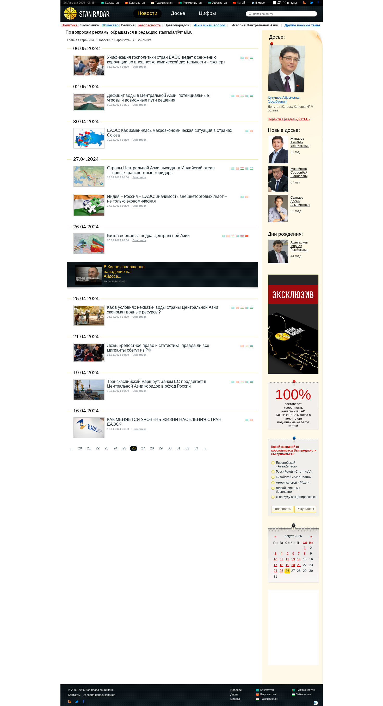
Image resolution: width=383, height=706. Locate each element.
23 (106, 448)
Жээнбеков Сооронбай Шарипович (299, 172)
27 (143, 448)
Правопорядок (176, 25)
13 (293, 559)
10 (275, 559)
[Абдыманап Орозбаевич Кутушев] (286, 67)
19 (287, 565)
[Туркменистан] (246, 96)
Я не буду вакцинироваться (296, 497)
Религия (128, 25)
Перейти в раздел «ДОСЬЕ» (289, 119)
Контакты (74, 694)
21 (89, 448)
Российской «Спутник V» (294, 471)
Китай (241, 2)
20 (80, 448)
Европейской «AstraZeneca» (287, 464)
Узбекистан (219, 2)
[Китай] (246, 236)
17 (275, 565)
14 (299, 559)
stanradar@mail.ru (175, 32)
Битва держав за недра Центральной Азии (148, 235)
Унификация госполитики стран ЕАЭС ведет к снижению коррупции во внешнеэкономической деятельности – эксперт (166, 59)
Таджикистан (163, 2)
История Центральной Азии (255, 25)
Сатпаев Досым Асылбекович (300, 201)
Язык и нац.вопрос (210, 25)
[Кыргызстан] (246, 58)
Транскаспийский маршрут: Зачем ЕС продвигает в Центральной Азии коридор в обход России (156, 383)
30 (169, 448)
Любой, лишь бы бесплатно (288, 490)
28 (152, 448)
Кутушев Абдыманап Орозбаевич (284, 99)
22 (98, 448)
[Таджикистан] (242, 96)
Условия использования (99, 694)
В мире (260, 2)
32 (187, 448)
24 (115, 448)
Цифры (235, 698)
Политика (69, 25)
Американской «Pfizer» (293, 482)
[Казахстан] (242, 58)
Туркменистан (192, 2)
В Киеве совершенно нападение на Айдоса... (124, 271)
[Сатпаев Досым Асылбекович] (278, 221)
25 (124, 448)
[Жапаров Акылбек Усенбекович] (278, 162)
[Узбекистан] (251, 58)
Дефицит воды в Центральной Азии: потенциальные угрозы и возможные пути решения (158, 97)
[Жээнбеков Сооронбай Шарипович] (278, 190)
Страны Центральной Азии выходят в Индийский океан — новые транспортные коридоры (161, 170)
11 (281, 559)
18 (281, 565)
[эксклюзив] (293, 372)
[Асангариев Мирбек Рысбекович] (278, 261)
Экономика (89, 25)
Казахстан (112, 2)
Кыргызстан (137, 2)
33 (196, 448)
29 (161, 448)
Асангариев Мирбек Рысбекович (299, 246)
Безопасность (149, 25)
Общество (110, 25)
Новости (104, 40)
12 (287, 559)
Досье (234, 694)
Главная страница (80, 40)
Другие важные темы (302, 25)
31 (178, 448)
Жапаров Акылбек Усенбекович (300, 142)
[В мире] (251, 197)
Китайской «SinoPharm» (294, 477)
